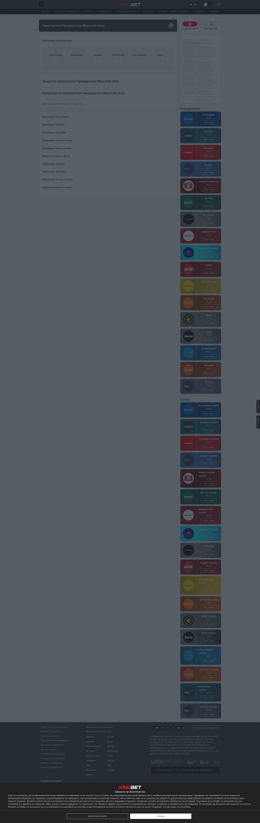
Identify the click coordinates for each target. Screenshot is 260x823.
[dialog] (130, 802)
